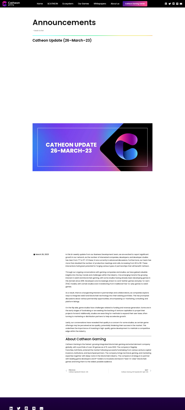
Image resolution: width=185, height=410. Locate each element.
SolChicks (78, 350)
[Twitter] (170, 4)
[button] (39, 30)
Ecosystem (68, 3)
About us (115, 3)
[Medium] (177, 4)
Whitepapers (100, 3)
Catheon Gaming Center (135, 4)
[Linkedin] (166, 4)
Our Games (83, 3)
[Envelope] (181, 4)
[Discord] (173, 4)
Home (40, 3)
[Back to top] (177, 403)
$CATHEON (53, 3)
